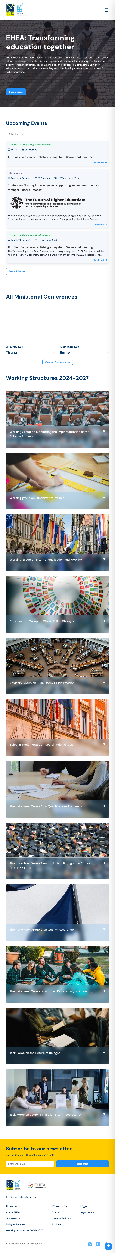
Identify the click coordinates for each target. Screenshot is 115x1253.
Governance (13, 1218)
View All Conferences (57, 362)
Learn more (16, 92)
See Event (99, 162)
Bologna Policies (15, 1224)
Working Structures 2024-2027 (24, 1230)
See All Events (17, 271)
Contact (57, 1212)
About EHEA (13, 1212)
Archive (56, 1224)
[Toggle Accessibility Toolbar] (108, 1246)
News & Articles (61, 1218)
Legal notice (87, 1212)
